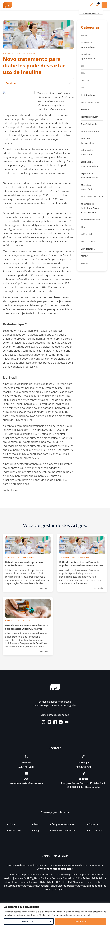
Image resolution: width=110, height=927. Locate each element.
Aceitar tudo (80, 921)
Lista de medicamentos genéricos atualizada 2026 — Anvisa (24, 564)
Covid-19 (85, 80)
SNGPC (84, 256)
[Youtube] (66, 722)
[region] (55, 915)
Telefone (26, 762)
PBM (83, 227)
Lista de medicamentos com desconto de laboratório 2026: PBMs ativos (26, 627)
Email (26, 778)
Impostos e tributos (90, 131)
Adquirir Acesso (91, 14)
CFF (82, 65)
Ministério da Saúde (90, 219)
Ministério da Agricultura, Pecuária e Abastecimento (91, 208)
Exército (85, 109)
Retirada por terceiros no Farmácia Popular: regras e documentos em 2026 (81, 564)
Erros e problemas (90, 102)
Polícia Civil (86, 234)
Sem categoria (88, 248)
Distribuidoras (88, 95)
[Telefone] (26, 756)
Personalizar (27, 921)
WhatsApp (83, 762)
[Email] (26, 773)
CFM (83, 73)
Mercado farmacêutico (92, 196)
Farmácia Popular (89, 116)
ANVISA (84, 35)
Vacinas (84, 263)
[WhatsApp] (83, 756)
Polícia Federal (88, 241)
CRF (83, 87)
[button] (104, 5)
